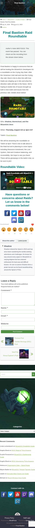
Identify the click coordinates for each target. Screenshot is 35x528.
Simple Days (30, 520)
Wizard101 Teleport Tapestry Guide (23, 469)
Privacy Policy (9, 518)
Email (4, 316)
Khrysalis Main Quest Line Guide (18, 474)
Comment (6, 290)
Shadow (4, 27)
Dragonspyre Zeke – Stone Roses (18, 465)
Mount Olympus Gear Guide (17, 478)
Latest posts (22, 241)
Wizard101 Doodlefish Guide (25, 446)
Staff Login (26, 518)
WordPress (13, 520)
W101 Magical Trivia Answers (21, 450)
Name (4, 308)
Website (4, 323)
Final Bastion (19, 3)
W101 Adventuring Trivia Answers (22, 461)
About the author (8, 241)
